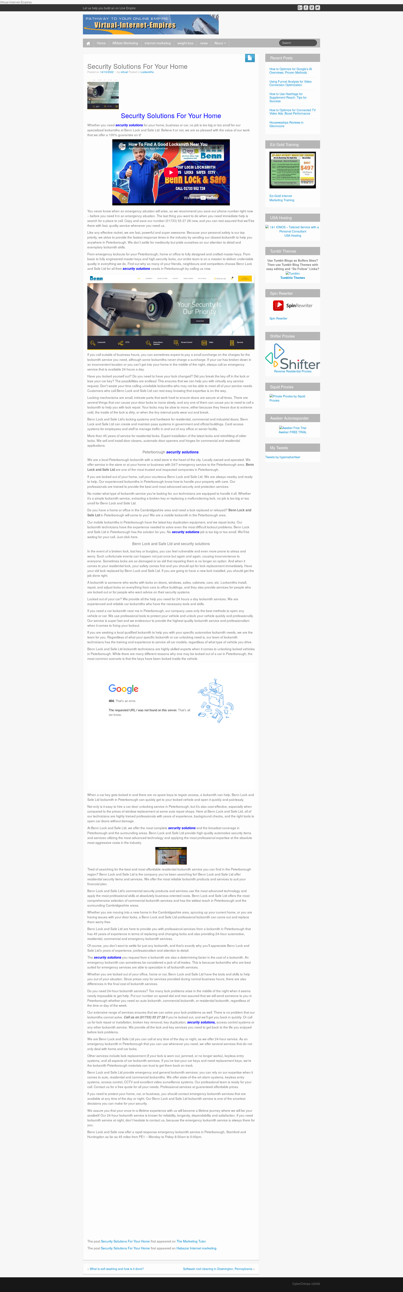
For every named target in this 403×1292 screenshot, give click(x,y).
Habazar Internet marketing (196, 1248)
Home (101, 42)
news (204, 42)
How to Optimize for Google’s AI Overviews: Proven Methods (291, 70)
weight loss (185, 42)
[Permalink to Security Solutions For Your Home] (103, 93)
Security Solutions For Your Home (125, 1241)
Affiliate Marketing (125, 42)
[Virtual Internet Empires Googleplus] (300, 7)
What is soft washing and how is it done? (117, 1269)
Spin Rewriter (278, 318)
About (219, 42)
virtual (124, 72)
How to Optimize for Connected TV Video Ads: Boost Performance (293, 112)
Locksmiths (147, 72)
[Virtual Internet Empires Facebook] (306, 7)
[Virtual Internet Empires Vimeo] (311, 7)
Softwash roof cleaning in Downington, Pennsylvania (217, 1269)
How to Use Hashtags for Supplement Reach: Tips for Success (288, 97)
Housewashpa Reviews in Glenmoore (287, 124)
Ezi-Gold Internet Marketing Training (282, 198)
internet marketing (158, 42)
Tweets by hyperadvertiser (282, 457)
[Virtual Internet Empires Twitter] (317, 7)
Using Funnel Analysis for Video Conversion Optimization (291, 83)
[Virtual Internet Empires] (151, 24)
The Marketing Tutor (191, 1241)
